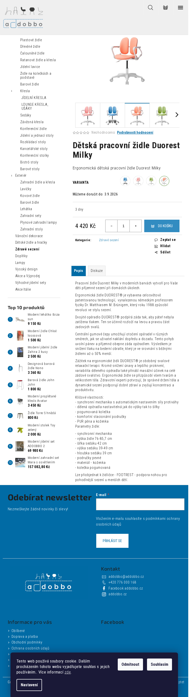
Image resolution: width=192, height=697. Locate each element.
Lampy (20, 263)
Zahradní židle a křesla (37, 182)
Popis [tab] (79, 271)
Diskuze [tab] (97, 271)
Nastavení (29, 685)
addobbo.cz (117, 594)
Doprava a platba (25, 637)
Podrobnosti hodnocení (135, 132)
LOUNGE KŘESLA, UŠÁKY (35, 106)
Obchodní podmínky (27, 642)
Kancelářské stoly (34, 149)
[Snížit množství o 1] (112, 226)
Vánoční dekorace (29, 236)
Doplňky (21, 256)
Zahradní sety (31, 216)
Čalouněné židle (32, 53)
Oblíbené (18, 631)
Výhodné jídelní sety (30, 283)
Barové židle (29, 84)
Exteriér (21, 175)
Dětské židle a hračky (31, 242)
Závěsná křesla (32, 122)
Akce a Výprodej (27, 276)
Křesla (25, 91)
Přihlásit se (112, 541)
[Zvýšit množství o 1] (136, 226)
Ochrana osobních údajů (31, 648)
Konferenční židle (33, 129)
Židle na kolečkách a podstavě (36, 75)
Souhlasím (159, 664)
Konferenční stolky (34, 155)
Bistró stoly (29, 162)
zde (67, 672)
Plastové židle (31, 40)
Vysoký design (26, 269)
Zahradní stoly (31, 229)
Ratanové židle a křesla (38, 60)
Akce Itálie (23, 289)
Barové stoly (30, 169)
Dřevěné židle (30, 46)
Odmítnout (130, 664)
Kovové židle (30, 196)
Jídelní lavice (30, 67)
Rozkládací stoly (33, 142)
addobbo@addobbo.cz (126, 577)
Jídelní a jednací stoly (37, 135)
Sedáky (25, 115)
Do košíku (165, 226)
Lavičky (26, 189)
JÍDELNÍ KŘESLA (34, 98)
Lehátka (26, 209)
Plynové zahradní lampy (38, 222)
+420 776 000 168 (122, 582)
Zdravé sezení (27, 249)
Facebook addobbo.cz (125, 588)
